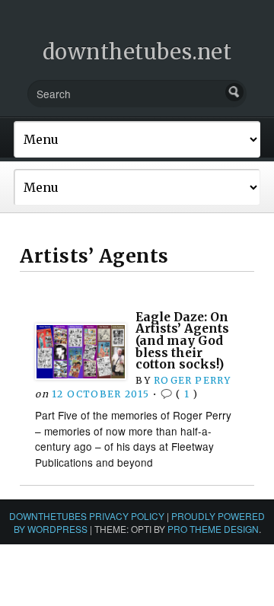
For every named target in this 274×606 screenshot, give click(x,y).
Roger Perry (192, 380)
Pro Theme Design (213, 528)
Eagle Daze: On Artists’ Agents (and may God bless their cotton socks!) (182, 341)
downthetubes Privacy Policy (86, 515)
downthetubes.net (137, 52)
